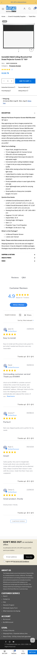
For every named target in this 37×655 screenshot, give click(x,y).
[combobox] (26, 320)
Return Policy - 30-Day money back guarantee (17, 636)
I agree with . (17, 561)
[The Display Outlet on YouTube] (13, 642)
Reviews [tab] (15, 277)
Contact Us (6, 599)
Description (6, 113)
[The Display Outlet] (11, 8)
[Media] (31, 50)
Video (3, 261)
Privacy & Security (8, 630)
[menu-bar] (4, 8)
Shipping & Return (8, 254)
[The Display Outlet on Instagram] (9, 642)
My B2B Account (8, 622)
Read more (11, 396)
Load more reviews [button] (18, 521)
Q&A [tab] (24, 277)
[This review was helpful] (27, 356)
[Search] (29, 9)
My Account (6, 619)
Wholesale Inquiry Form (10, 608)
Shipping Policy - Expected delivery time (15, 633)
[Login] (24, 9)
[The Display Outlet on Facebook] (6, 642)
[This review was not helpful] (31, 356)
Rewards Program (8, 605)
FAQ (4, 602)
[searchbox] (10, 315)
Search (5, 596)
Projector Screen (15, 66)
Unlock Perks (6, 258)
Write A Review (18, 305)
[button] (4, 81)
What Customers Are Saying (11, 611)
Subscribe (29, 557)
